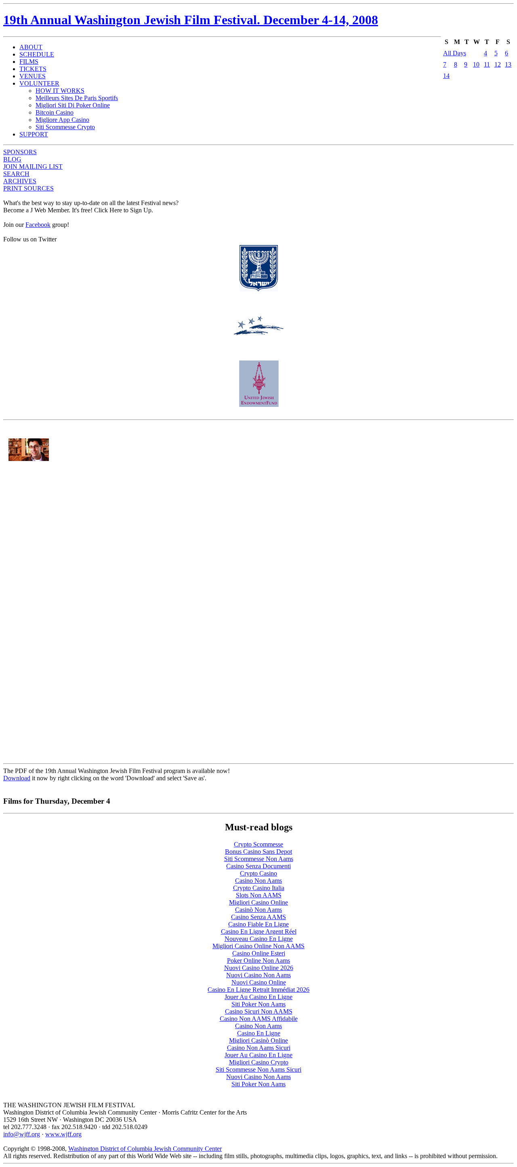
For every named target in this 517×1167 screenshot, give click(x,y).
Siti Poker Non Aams (258, 1004)
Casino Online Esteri (258, 953)
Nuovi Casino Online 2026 (258, 967)
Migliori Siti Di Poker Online (73, 105)
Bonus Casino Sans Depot (258, 851)
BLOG (12, 159)
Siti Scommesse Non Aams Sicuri (258, 1069)
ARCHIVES (19, 181)
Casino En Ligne (258, 1033)
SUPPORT (33, 134)
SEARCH (16, 173)
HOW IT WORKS (60, 90)
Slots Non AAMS (259, 895)
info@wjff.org (21, 1134)
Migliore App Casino (62, 119)
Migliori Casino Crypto (258, 1062)
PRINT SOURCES (28, 188)
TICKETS (32, 68)
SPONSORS (20, 152)
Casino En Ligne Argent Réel (258, 931)
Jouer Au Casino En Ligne (258, 996)
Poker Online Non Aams (258, 960)
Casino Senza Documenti (258, 866)
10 (476, 64)
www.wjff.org (63, 1134)
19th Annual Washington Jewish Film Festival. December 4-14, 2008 (190, 20)
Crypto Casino (258, 873)
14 (446, 75)
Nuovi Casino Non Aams (258, 975)
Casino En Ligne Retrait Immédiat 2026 (258, 989)
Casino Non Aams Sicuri (258, 1047)
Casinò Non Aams (258, 909)
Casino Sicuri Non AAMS (258, 1011)
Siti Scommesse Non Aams (258, 858)
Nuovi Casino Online (258, 982)
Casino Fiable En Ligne (258, 924)
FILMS (28, 61)
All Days (454, 53)
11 (487, 64)
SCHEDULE (36, 54)
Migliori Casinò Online (258, 1040)
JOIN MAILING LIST (33, 166)
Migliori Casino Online (258, 902)
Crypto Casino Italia (258, 887)
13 (508, 64)
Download (16, 778)
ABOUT (30, 47)
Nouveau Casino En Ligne (259, 938)
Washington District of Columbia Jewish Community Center (145, 1148)
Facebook (37, 224)
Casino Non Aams (258, 880)
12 (497, 64)
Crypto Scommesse (258, 844)
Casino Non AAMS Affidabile (259, 1018)
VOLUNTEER (39, 83)
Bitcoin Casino (55, 112)
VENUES (32, 76)
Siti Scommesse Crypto (65, 127)
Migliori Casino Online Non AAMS (258, 946)
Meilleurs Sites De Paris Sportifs (77, 97)
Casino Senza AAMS (258, 916)
